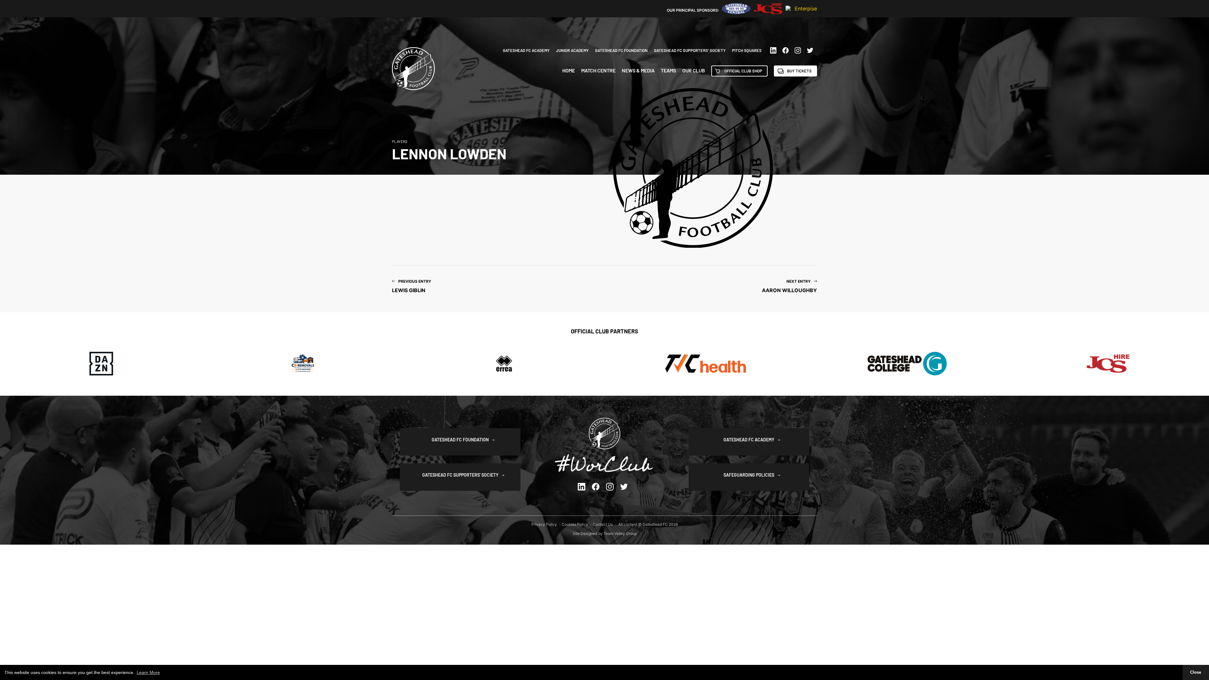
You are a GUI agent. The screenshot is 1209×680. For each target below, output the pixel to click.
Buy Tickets (799, 70)
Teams (668, 70)
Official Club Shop (743, 70)
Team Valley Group (620, 533)
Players (399, 141)
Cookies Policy (575, 524)
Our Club (693, 70)
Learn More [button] (148, 672)
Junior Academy (572, 50)
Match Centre (598, 70)
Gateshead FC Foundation (621, 50)
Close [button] (1195, 672)
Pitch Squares (747, 50)
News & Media (638, 70)
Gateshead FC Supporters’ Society (690, 50)
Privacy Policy (544, 524)
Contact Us (603, 524)
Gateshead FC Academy (526, 50)
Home (568, 70)
